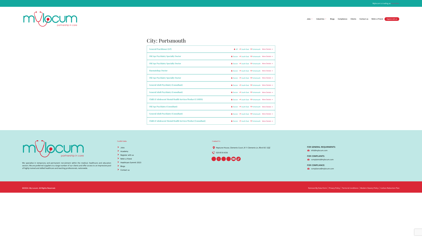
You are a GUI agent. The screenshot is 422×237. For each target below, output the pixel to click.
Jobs (309, 19)
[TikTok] (238, 159)
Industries (320, 19)
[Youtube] (233, 159)
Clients (353, 19)
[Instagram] (228, 159)
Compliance (342, 19)
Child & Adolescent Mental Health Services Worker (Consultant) (177, 121)
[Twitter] (218, 159)
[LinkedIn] (223, 159)
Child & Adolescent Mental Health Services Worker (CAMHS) (176, 99)
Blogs (332, 19)
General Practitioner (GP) (160, 49)
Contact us (363, 19)
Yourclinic (395, 3)
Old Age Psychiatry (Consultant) (163, 106)
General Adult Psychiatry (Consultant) (166, 85)
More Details (266, 49)
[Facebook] (214, 159)
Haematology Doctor (158, 70)
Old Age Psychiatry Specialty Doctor (165, 56)
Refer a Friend (377, 19)
